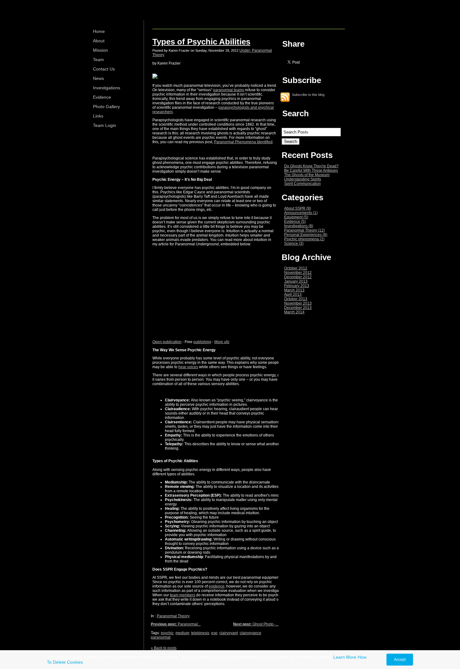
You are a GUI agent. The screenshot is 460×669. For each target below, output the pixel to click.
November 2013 (298, 303)
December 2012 (298, 277)
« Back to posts (163, 648)
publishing (202, 342)
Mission (100, 50)
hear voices (188, 367)
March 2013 (294, 290)
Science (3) (294, 243)
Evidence (102, 97)
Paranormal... (176, 624)
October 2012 (295, 268)
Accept (400, 659)
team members (182, 595)
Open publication (166, 342)
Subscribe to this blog (308, 94)
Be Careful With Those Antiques (311, 170)
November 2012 (298, 272)
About (99, 40)
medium (182, 633)
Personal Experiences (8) (305, 235)
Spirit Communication (302, 183)
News (98, 78)
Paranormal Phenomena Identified (243, 142)
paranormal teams (228, 90)
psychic (167, 633)
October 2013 (295, 299)
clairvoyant (228, 633)
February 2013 (296, 286)
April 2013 (293, 294)
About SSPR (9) (297, 208)
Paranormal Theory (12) (304, 230)
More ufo (221, 342)
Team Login (104, 125)
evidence (216, 586)
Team (98, 59)
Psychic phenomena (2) (304, 239)
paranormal (161, 637)
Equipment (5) (296, 217)
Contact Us (104, 68)
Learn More (344, 657)
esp (214, 633)
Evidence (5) (295, 221)
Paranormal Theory (173, 616)
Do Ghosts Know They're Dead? (311, 166)
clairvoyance (250, 633)
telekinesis (200, 633)
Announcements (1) (301, 213)
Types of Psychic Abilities (201, 41)
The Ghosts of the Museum (307, 175)
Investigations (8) (298, 226)
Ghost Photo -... (256, 624)
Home (99, 31)
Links (98, 115)
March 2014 (294, 312)
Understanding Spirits (302, 179)
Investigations (106, 87)
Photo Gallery (106, 106)
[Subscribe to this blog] (285, 97)
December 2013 (298, 308)
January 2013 (296, 281)
